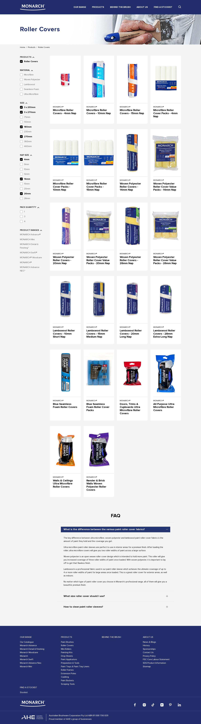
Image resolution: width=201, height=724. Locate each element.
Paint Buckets (67, 680)
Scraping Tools (68, 684)
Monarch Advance (28, 645)
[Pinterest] (170, 704)
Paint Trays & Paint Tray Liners (75, 666)
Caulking (65, 677)
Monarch (24, 656)
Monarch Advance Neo (30, 663)
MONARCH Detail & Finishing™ (29, 246)
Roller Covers (44, 47)
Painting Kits (66, 652)
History (146, 645)
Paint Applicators (69, 659)
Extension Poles (68, 673)
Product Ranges (29, 230)
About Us (142, 7)
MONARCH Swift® (28, 253)
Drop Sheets (67, 656)
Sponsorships (149, 649)
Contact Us (148, 652)
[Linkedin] (179, 704)
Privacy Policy (149, 656)
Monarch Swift (26, 659)
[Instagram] (144, 704)
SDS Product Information (154, 663)
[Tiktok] (153, 704)
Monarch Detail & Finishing (32, 649)
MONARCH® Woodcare (31, 257)
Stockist (24, 692)
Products (98, 7)
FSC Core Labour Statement (156, 659)
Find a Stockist (163, 7)
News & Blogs (149, 642)
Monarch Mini (26, 666)
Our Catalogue (27, 642)
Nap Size (24, 155)
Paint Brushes (67, 642)
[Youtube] (162, 704)
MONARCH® (26, 262)
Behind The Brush (120, 7)
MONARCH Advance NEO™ (29, 269)
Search (179, 6)
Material (25, 70)
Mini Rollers (66, 649)
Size (22, 103)
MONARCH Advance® (30, 234)
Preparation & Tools (70, 663)
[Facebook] (135, 704)
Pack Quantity (28, 207)
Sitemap (147, 666)
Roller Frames (67, 670)
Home (22, 47)
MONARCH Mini (27, 239)
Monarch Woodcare (29, 652)
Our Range (80, 7)
